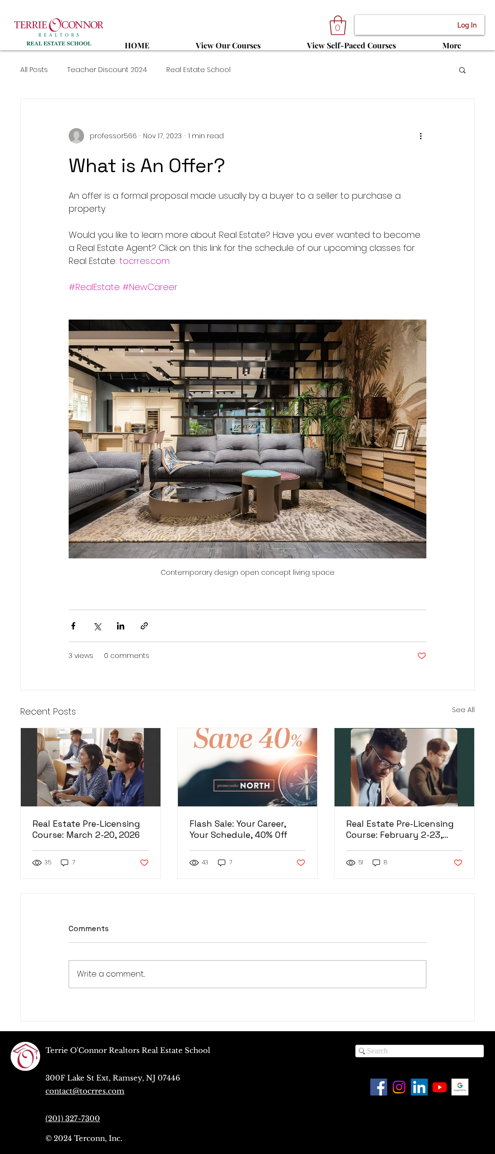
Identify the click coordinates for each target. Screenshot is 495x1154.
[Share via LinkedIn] (120, 625)
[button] (338, 25)
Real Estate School (198, 69)
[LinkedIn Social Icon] (419, 1087)
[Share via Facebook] (73, 625)
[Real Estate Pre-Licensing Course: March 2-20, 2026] (90, 767)
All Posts (34, 69)
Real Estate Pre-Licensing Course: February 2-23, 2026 (400, 829)
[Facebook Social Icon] (378, 1087)
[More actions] (420, 136)
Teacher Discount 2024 (107, 69)
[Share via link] (144, 625)
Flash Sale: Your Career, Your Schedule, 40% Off (238, 829)
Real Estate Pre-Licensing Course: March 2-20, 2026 (86, 829)
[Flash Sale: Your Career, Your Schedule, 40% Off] (248, 767)
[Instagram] (399, 1087)
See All (463, 710)
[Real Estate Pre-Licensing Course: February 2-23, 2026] (404, 767)
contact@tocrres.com (84, 1091)
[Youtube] (439, 1087)
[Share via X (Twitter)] (97, 625)
